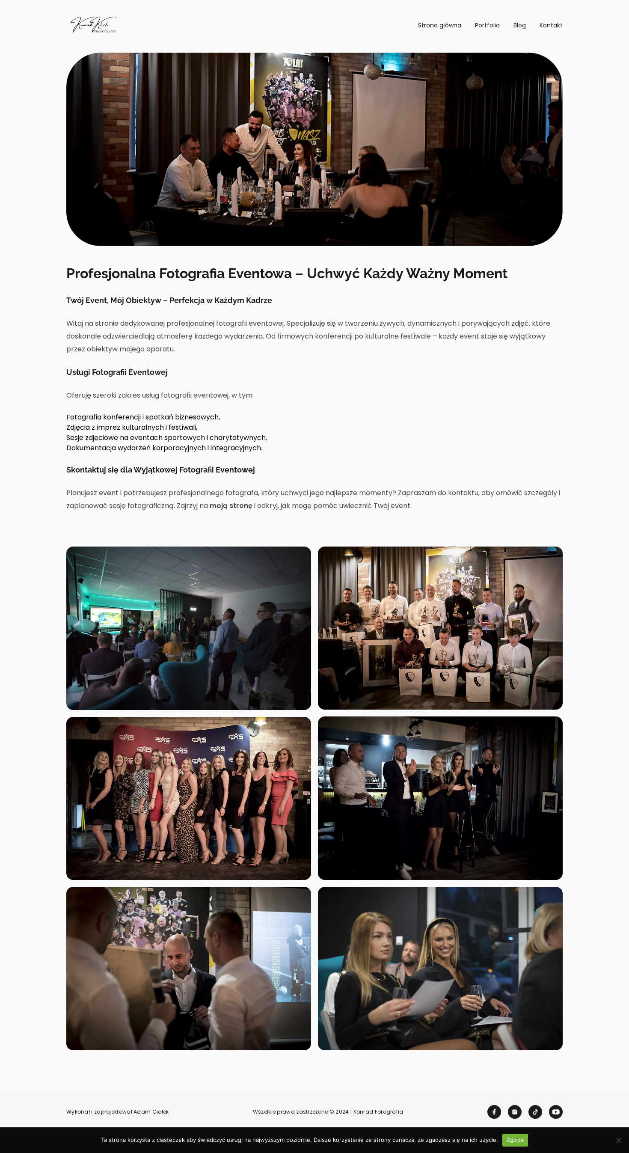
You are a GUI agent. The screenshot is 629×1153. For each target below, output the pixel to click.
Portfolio (487, 25)
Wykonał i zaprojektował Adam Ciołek (117, 1111)
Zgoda (515, 1139)
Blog (519, 25)
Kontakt (551, 25)
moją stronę (231, 506)
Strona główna (439, 25)
